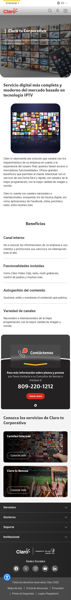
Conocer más (18, 455)
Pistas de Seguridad (23, 593)
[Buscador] (50, 10)
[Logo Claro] (10, 10)
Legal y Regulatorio (48, 593)
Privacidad (57, 588)
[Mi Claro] (57, 10)
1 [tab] (35, 405)
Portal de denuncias (37, 588)
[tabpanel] (35, 372)
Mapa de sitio (15, 588)
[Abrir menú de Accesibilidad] (7, 577)
